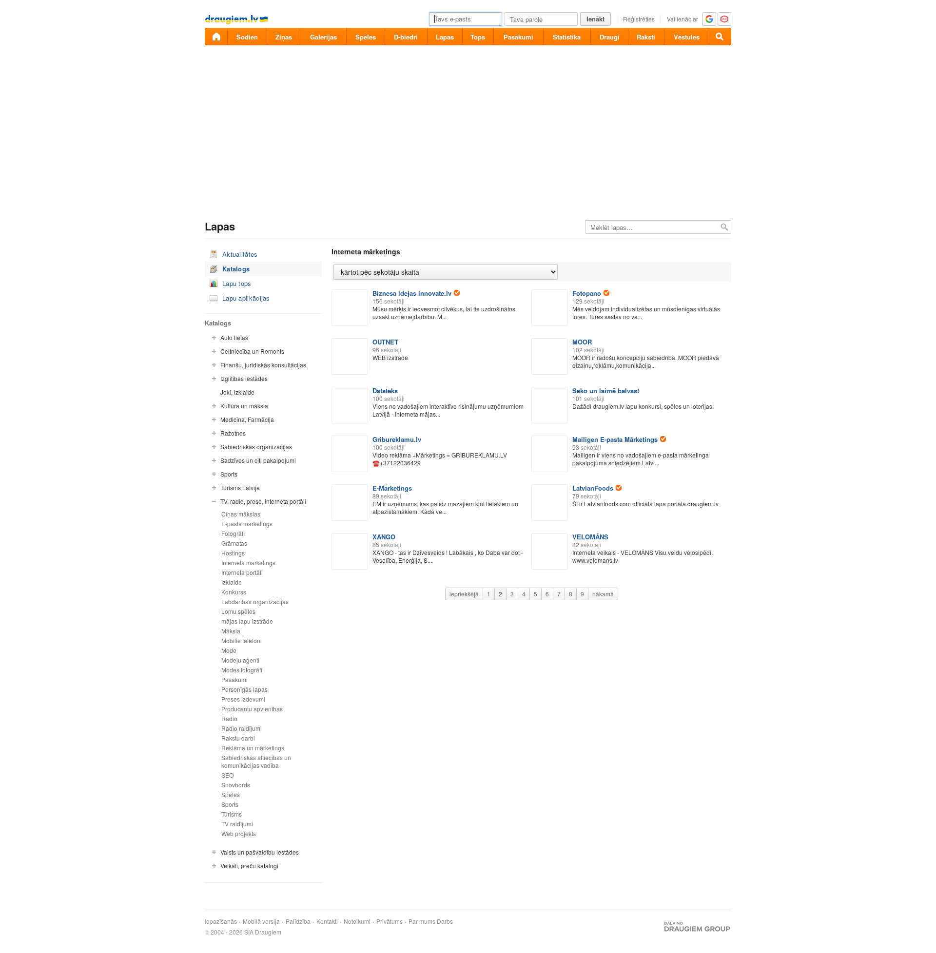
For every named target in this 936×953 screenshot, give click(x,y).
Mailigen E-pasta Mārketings (615, 439)
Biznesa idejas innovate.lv (411, 293)
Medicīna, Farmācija (247, 419)
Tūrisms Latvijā (240, 487)
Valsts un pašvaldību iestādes (259, 852)
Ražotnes (233, 433)
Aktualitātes (240, 254)
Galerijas (323, 36)
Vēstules (687, 36)
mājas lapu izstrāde (247, 621)
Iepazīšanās (221, 921)
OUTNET (385, 341)
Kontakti (327, 921)
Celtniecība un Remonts (252, 351)
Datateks (385, 390)
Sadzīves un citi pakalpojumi (258, 460)
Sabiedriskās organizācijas (256, 446)
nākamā (603, 594)
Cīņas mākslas (240, 514)
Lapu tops (237, 283)
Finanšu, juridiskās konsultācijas (263, 365)
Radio (229, 718)
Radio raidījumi (241, 728)
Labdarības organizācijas (255, 601)
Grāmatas (234, 543)
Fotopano (586, 293)
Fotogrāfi (233, 533)
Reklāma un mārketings (252, 747)
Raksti (646, 36)
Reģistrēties (639, 19)
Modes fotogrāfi (241, 670)
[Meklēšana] (720, 36)
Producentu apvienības (252, 709)
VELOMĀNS (590, 536)
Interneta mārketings (248, 562)
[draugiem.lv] (216, 36)
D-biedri (406, 36)
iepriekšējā (464, 594)
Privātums (389, 921)
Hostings (233, 553)
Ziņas (283, 36)
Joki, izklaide (237, 392)
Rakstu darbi (238, 738)
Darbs (445, 921)
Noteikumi (357, 921)
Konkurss (233, 592)
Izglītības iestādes (244, 378)
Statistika (567, 36)
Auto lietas (234, 337)
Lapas (445, 36)
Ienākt (595, 18)
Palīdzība (298, 921)
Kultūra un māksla (244, 405)
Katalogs (236, 268)
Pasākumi (518, 36)
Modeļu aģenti (240, 660)
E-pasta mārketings (247, 523)
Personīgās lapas (244, 689)
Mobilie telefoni (241, 640)
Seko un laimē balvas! (605, 390)
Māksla (230, 631)
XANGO (383, 536)
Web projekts (238, 833)
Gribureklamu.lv (396, 439)
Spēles (365, 36)
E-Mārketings (392, 488)
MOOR (582, 341)
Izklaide (231, 582)
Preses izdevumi (243, 699)
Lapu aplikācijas (246, 298)
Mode (228, 650)
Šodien (247, 36)
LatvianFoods (592, 488)
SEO (227, 775)
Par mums (422, 921)
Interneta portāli (242, 572)
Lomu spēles (238, 611)
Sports (228, 474)
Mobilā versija (261, 921)
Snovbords (235, 785)
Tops (477, 36)
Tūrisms (231, 814)
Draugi (610, 36)
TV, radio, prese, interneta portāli (263, 501)
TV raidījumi (237, 824)
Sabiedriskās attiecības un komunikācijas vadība (256, 761)
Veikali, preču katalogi (249, 865)
